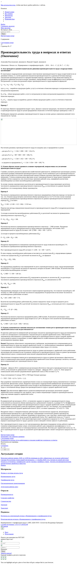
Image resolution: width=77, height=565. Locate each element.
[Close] (2, 528)
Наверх (3, 465)
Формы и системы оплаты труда (12, 473)
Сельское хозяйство (7, 498)
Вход (6, 532)
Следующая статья (7, 42)
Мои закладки (5, 28)
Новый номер (9, 12)
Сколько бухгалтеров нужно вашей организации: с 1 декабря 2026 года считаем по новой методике (35, 460)
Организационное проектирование (13, 483)
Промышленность (7, 494)
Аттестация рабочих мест (9, 487)
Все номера (9, 14)
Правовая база (10, 19)
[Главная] (4, 526)
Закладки (8, 17)
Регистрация (9, 534)
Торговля (4, 505)
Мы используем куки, (8, 5)
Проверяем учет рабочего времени (12, 436)
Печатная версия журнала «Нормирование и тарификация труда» (23, 519)
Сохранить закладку (8, 26)
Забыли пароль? (6, 553)
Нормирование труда (8, 476)
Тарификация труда (7, 480)
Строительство (6, 501)
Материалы (9, 15)
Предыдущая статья (7, 36)
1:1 (5, 449)
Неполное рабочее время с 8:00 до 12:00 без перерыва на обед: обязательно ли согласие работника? (35, 458)
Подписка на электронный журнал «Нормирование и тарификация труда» (26, 516)
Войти (3, 24)
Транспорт (4, 508)
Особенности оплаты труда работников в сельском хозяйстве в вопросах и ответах (29, 440)
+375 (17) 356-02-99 (14, 524)
